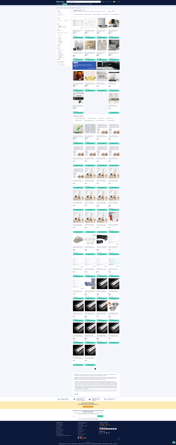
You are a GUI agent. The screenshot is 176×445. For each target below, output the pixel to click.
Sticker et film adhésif (71, 7)
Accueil (57, 7)
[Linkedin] (100, 433)
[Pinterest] (104, 433)
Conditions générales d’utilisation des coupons (63, 435)
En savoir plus (97, 419)
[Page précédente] (93, 369)
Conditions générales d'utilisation (96, 443)
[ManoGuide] (173, 442)
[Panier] (119, 2)
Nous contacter (58, 428)
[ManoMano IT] (78, 438)
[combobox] (115, 11)
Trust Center (88, 443)
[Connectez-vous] (117, 2)
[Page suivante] (99, 369)
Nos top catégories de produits (82, 425)
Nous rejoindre (58, 432)
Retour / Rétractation (59, 425)
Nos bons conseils (80, 424)
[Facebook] (102, 433)
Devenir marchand (59, 431)
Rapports (111, 443)
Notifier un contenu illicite (60, 429)
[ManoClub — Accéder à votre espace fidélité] (114, 2)
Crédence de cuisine (77, 7)
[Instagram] (106, 433)
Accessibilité (115, 443)
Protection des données (81, 443)
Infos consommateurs (105, 443)
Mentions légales (74, 443)
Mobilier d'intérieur (61, 7)
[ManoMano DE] (83, 438)
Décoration (65, 7)
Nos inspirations (80, 431)
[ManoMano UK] (80, 438)
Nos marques (80, 428)
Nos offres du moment (81, 429)
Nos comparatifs (80, 427)
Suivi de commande (59, 424)
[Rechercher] (67, 1)
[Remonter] (118, 439)
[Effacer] (100, 1)
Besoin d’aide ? (58, 427)
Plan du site (69, 443)
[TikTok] (109, 433)
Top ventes (79, 432)
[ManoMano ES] (85, 438)
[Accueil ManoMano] (60, 2)
